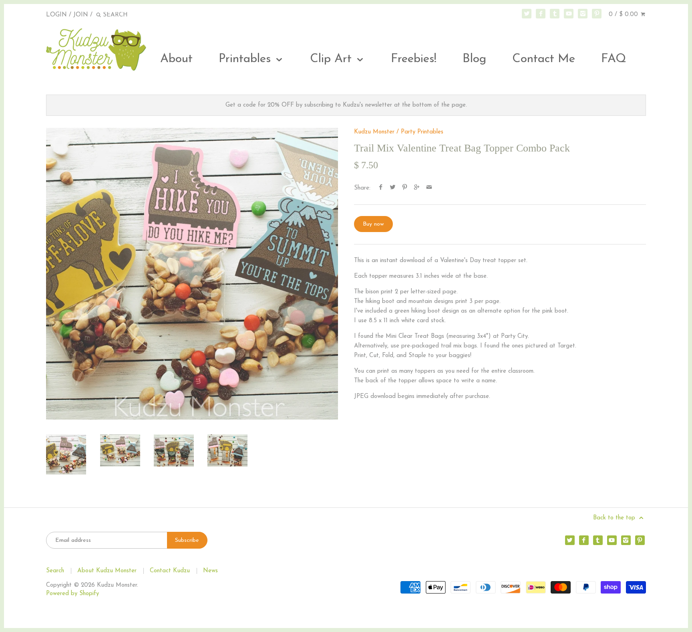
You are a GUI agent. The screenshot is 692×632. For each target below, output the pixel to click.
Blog (474, 59)
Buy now (373, 224)
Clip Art (332, 59)
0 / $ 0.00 (624, 15)
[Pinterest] (596, 13)
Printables (246, 59)
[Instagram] (582, 13)
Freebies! (414, 59)
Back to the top (615, 518)
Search (55, 571)
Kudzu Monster (374, 132)
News (210, 571)
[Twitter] (526, 13)
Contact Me (543, 59)
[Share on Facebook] (380, 188)
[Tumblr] (554, 13)
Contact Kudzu (170, 571)
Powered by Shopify (72, 594)
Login (56, 15)
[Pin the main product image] (404, 188)
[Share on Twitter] (392, 188)
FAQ (613, 59)
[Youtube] (568, 13)
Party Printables (422, 132)
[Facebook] (540, 13)
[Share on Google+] (416, 188)
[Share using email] (429, 188)
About (176, 59)
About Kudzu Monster (107, 571)
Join (80, 15)
